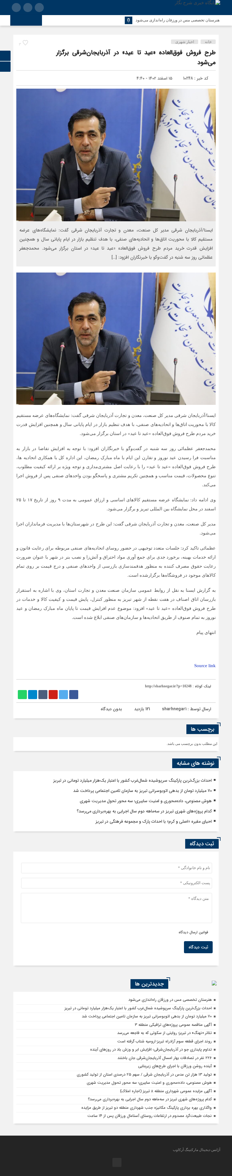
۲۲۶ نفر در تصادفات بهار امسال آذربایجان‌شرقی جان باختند (165, 1058)
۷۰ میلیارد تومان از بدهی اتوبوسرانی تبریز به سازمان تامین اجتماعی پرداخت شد (142, 790)
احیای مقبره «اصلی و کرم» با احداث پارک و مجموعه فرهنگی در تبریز (153, 821)
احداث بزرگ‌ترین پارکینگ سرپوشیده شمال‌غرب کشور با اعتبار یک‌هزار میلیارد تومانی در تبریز (132, 780)
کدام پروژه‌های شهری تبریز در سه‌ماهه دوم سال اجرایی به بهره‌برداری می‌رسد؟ (144, 811)
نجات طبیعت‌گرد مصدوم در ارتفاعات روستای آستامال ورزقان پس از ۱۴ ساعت (149, 1116)
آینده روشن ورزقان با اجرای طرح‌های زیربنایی (175, 1066)
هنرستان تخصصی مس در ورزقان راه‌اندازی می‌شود (178, 20)
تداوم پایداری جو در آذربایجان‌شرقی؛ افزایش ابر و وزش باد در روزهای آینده (151, 1049)
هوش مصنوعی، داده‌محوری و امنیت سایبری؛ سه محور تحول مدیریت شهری (146, 801)
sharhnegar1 (174, 709)
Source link (205, 665)
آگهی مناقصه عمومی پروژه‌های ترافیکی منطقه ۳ (173, 1025)
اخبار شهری (184, 41)
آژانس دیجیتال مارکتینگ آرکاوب (196, 1150)
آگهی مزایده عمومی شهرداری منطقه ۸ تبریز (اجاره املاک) (166, 1091)
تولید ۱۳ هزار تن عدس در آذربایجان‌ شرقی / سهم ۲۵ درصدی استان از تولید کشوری (144, 1074)
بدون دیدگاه (111, 709)
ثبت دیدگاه (198, 947)
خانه (208, 41)
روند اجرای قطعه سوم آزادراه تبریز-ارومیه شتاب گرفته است (164, 1041)
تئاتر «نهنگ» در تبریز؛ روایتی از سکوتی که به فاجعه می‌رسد (164, 1033)
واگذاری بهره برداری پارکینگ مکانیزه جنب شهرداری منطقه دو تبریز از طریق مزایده (146, 1108)
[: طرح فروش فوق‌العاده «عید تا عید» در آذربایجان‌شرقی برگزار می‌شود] (24, 78)
